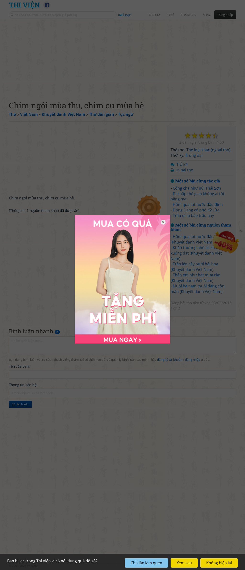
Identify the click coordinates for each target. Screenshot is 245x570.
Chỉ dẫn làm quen (146, 562)
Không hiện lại (219, 562)
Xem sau (184, 562)
